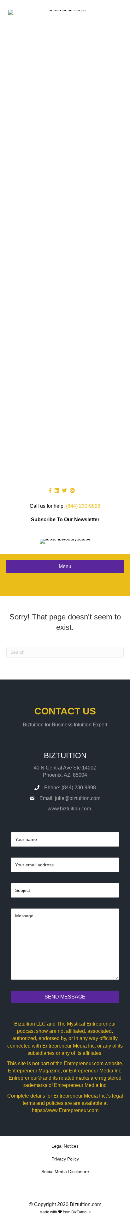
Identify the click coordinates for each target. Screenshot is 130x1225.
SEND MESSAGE (65, 996)
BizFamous (81, 1212)
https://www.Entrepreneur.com (65, 1110)
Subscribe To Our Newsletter (65, 519)
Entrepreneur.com (83, 1063)
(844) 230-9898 (83, 506)
